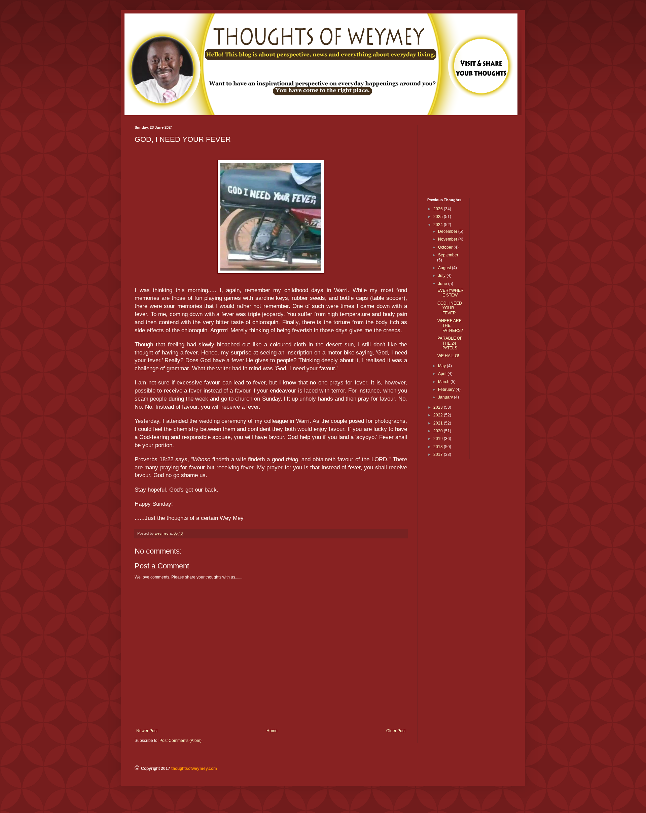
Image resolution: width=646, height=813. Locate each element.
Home (272, 730)
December (448, 231)
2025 (438, 216)
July (442, 275)
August (445, 267)
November (448, 239)
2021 (438, 423)
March (444, 381)
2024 (438, 224)
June (443, 283)
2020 (438, 431)
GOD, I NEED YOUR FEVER (449, 308)
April (442, 373)
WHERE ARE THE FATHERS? (450, 325)
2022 (438, 415)
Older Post (395, 730)
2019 (438, 438)
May (442, 366)
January (446, 397)
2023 (438, 407)
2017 (438, 454)
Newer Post (146, 730)
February (447, 389)
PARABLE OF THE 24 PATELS (449, 343)
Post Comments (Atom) (180, 740)
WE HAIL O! (448, 355)
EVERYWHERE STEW (450, 293)
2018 (438, 446)
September (448, 255)
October (446, 247)
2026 (438, 209)
